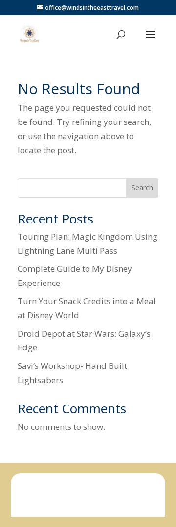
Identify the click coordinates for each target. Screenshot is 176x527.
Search (142, 187)
